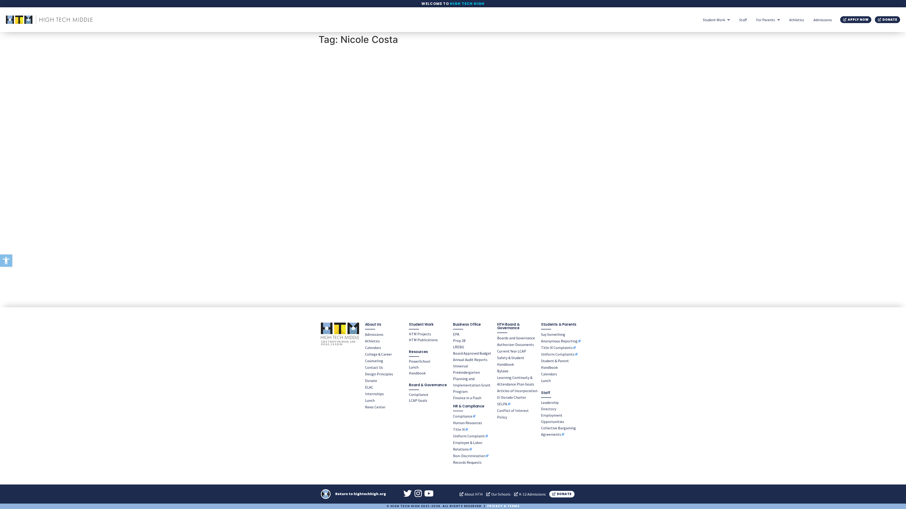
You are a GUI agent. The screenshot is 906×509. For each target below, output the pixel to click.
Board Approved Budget (472, 353)
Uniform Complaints (558, 354)
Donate (371, 380)
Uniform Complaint (469, 436)
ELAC (369, 387)
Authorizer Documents (515, 344)
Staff (743, 19)
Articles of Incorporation (517, 390)
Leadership (550, 402)
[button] (6, 260)
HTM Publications (423, 339)
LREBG (458, 347)
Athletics (796, 19)
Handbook (417, 373)
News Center (375, 407)
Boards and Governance (516, 338)
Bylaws (502, 371)
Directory (548, 408)
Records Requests (467, 462)
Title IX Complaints (557, 347)
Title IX (459, 429)
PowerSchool (419, 361)
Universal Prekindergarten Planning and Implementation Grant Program (472, 379)
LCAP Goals (418, 400)
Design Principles (379, 374)
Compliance (418, 394)
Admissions (823, 19)
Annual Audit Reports (470, 359)
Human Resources (467, 422)
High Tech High (467, 3)
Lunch (370, 400)
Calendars (373, 347)
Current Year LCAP (511, 351)
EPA (456, 334)
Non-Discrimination (469, 455)
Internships (374, 393)
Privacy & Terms (503, 506)
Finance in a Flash (467, 397)
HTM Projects (420, 334)
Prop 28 (459, 340)
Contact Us (374, 367)
